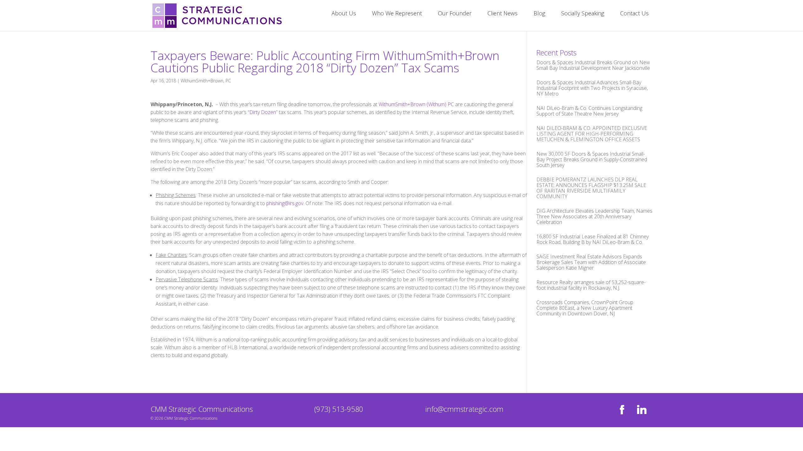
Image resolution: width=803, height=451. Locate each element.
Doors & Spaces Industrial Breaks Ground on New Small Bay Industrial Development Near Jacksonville (593, 65)
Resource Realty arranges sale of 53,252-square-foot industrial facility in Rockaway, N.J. (591, 285)
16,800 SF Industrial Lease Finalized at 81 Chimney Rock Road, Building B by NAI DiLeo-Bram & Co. (592, 239)
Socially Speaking (582, 14)
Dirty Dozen (262, 112)
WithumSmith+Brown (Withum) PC (416, 104)
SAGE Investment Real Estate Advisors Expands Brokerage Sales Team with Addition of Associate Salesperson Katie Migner (591, 262)
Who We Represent (397, 14)
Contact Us (634, 14)
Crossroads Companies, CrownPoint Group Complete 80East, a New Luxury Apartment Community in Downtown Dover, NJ (584, 308)
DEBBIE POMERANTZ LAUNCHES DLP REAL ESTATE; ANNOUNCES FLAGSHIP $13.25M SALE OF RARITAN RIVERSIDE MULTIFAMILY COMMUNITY (591, 188)
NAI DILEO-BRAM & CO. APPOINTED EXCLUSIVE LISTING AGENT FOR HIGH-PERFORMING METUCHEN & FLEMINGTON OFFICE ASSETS (591, 134)
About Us (344, 14)
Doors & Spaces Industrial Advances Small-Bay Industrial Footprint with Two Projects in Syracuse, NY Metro (592, 88)
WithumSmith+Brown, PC (206, 81)
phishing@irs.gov (284, 203)
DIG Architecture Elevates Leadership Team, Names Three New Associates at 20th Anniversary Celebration (594, 216)
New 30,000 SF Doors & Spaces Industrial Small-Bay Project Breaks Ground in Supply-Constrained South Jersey (591, 159)
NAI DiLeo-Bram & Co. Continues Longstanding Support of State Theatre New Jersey (589, 111)
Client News (502, 14)
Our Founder (454, 14)
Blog (539, 14)
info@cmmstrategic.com (464, 409)
